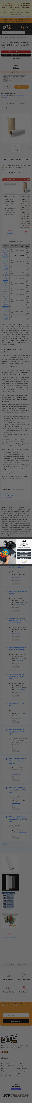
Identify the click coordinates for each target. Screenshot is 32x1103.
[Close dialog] (31, 539)
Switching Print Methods (24, 555)
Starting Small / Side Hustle (24, 558)
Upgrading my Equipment (24, 549)
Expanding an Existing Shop (24, 552)
